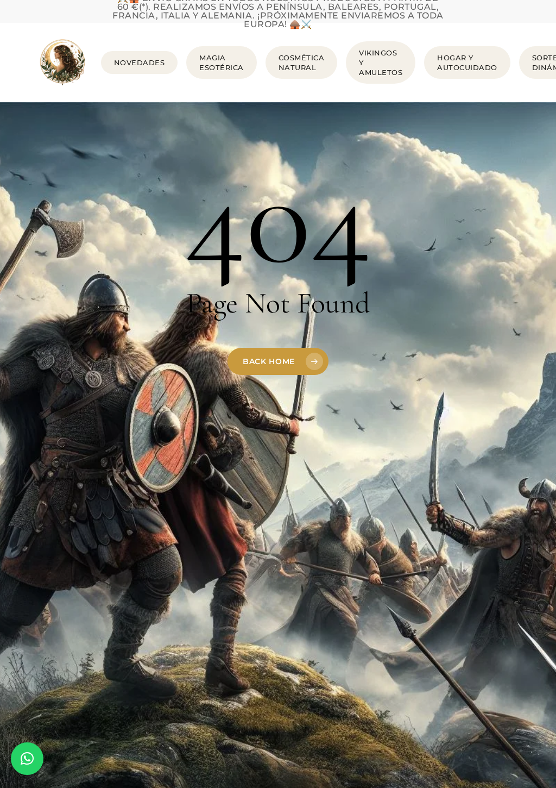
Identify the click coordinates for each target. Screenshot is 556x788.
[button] (27, 758)
